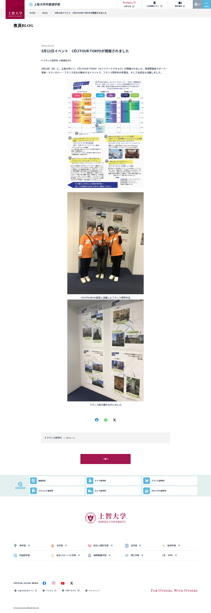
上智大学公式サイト (26, 590)
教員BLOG (70, 437)
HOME (32, 12)
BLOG (45, 12)
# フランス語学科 (49, 60)
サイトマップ (94, 590)
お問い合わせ (70, 590)
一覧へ (105, 458)
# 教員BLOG (65, 60)
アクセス (49, 590)
